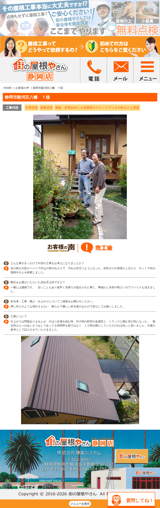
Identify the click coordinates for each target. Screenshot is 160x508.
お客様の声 (22, 87)
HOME (8, 87)
